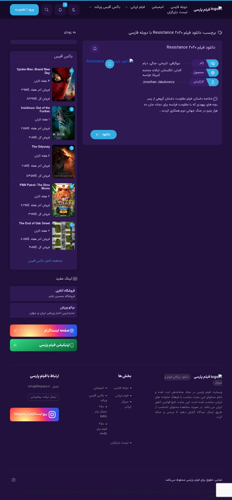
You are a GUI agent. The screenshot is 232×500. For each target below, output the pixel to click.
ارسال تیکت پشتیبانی (43, 397)
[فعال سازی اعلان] (94, 48)
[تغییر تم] (74, 9)
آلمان (177, 70)
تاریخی (163, 63)
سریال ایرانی (126, 404)
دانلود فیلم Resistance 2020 (191, 47)
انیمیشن (158, 7)
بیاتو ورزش (52, 310)
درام (145, 63)
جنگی (153, 63)
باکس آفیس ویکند (107, 7)
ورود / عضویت (24, 9)
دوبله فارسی (179, 7)
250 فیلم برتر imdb (102, 429)
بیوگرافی (175, 63)
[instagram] (13, 480)
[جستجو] (46, 9)
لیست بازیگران (177, 12)
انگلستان (167, 70)
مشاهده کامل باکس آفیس (45, 261)
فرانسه (147, 75)
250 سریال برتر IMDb (101, 412)
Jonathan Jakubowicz (159, 82)
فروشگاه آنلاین (61, 293)
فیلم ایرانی (137, 7)
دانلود (106, 134)
